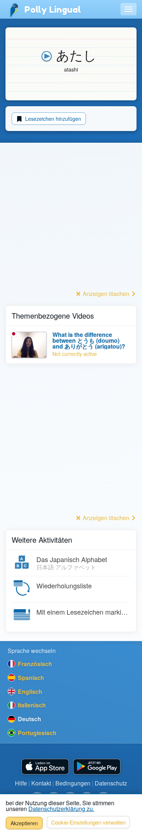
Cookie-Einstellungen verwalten (88, 822)
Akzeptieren (24, 823)
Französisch (34, 664)
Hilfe (21, 783)
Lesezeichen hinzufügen (52, 118)
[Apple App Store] (45, 767)
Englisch (29, 691)
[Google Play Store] (97, 767)
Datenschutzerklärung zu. (61, 808)
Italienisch (31, 705)
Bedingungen (72, 783)
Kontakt (41, 783)
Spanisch (30, 677)
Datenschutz (111, 783)
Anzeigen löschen (106, 293)
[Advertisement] (71, 217)
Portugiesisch (36, 733)
